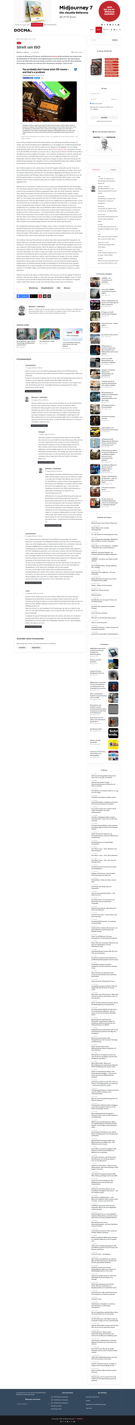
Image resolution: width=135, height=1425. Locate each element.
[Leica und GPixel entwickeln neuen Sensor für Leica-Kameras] (73, 334)
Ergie (99, 234)
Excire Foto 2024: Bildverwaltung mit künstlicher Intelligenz (109, 360)
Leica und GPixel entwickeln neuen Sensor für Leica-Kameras (71, 344)
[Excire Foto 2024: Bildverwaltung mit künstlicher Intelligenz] (95, 363)
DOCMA (79, 1419)
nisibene (100, 250)
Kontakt (88, 1400)
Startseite (21, 39)
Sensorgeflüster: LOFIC (47, 341)
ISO (59, 288)
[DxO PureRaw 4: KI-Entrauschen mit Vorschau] (95, 432)
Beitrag (54, 56)
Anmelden (104, 117)
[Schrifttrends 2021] (113, 733)
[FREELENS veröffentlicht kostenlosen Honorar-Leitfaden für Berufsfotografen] (113, 653)
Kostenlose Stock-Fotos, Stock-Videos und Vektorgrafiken (98, 753)
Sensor (67, 288)
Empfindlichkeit (47, 288)
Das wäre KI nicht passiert (110, 334)
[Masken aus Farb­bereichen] (113, 664)
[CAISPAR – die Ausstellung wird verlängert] (95, 282)
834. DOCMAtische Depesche (59, 1397)
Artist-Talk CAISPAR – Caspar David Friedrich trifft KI (109, 291)
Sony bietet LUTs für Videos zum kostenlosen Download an (98, 719)
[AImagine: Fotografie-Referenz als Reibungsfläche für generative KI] (95, 374)
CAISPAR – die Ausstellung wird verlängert (107, 280)
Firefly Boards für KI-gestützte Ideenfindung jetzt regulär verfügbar (109, 383)
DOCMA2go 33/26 (56, 1409)
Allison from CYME (103, 242)
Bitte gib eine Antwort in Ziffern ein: (101, 107)
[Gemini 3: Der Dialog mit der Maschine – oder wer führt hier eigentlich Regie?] (95, 480)
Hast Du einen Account (104, 121)
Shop (91, 29)
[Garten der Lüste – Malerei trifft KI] (95, 327)
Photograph (101, 196)
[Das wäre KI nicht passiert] (95, 339)
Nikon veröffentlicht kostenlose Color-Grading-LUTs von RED (98, 695)
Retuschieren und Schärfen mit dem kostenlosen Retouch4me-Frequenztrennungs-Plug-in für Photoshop (98, 709)
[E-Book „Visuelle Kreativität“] (113, 744)
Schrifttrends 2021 (96, 729)
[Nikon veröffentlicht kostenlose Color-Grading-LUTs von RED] (113, 698)
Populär (113, 170)
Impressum (89, 1408)
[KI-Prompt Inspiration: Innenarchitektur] (95, 409)
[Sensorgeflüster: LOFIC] (50, 334)
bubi (99, 176)
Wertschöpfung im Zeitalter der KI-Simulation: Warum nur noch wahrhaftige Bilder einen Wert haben (110, 396)
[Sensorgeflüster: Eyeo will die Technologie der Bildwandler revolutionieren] (27, 334)
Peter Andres (102, 214)
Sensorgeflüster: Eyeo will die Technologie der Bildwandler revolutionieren (26, 343)
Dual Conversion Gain (60, 149)
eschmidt (100, 258)
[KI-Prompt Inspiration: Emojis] (95, 492)
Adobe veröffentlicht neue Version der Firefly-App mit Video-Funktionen (110, 302)
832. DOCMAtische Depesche (59, 1403)
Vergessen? (114, 99)
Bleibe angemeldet (96, 103)
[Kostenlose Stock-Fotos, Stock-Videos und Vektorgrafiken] (113, 756)
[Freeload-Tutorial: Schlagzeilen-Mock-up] (113, 675)
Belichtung (34, 288)
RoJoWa (100, 224)
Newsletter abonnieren (92, 1397)
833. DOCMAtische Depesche (59, 1400)
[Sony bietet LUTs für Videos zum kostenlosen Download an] (113, 722)
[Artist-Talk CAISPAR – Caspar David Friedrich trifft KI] (95, 294)
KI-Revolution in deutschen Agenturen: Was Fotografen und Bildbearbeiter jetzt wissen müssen (110, 349)
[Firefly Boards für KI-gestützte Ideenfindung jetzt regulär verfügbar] (95, 385)
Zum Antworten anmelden (33, 391)
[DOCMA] (23, 30)
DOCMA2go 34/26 (56, 1406)
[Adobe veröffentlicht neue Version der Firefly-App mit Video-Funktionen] (95, 305)
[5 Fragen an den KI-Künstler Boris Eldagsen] (95, 316)
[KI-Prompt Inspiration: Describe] (95, 421)
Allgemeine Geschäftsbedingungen (96, 1404)
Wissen (105, 29)
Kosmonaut (101, 206)
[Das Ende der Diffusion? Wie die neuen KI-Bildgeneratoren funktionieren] (95, 469)
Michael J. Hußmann (23, 52)
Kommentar (96, 170)
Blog (98, 29)
